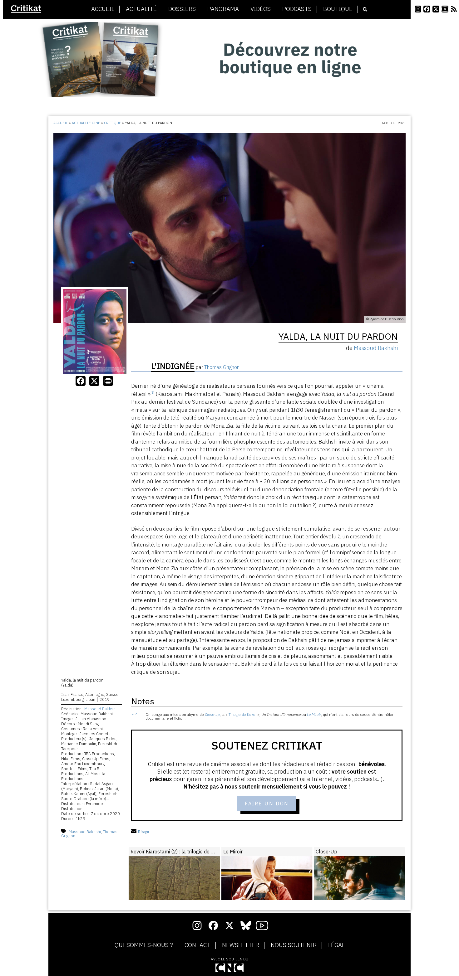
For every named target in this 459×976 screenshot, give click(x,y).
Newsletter (240, 945)
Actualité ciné (86, 123)
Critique (112, 123)
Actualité (141, 9)
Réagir (144, 831)
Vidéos (260, 9)
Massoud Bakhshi (100, 708)
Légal (336, 945)
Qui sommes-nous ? (144, 945)
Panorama (223, 9)
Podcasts (297, 9)
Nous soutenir (294, 945)
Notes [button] (142, 701)
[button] (152, 394)
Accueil (102, 9)
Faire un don (267, 803)
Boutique (338, 9)
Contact (197, 945)
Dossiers (182, 9)
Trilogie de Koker (243, 714)
